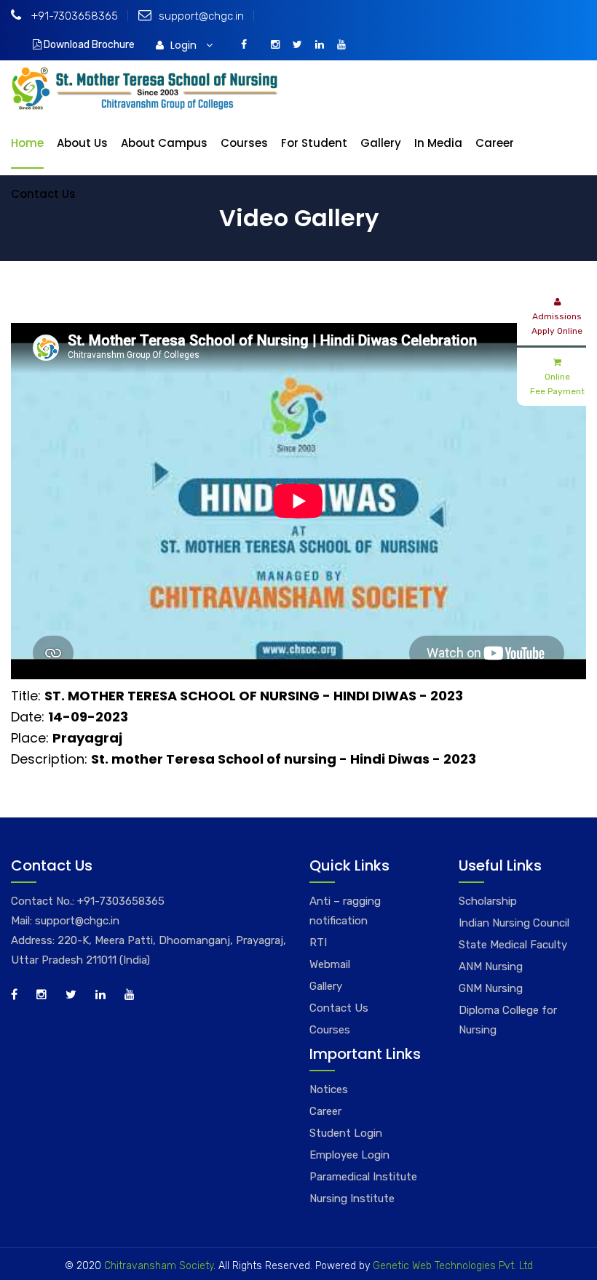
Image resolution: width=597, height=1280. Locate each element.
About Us (82, 143)
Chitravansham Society (158, 1266)
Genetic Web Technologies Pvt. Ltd (451, 1266)
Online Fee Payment (557, 384)
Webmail (329, 964)
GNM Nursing (491, 988)
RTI (318, 942)
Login (184, 45)
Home (27, 143)
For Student (314, 143)
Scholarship (488, 901)
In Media (438, 143)
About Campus (164, 143)
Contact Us (43, 193)
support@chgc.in (201, 16)
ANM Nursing (491, 966)
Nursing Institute (352, 1198)
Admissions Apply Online (556, 323)
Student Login (345, 1133)
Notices (328, 1089)
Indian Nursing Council (514, 922)
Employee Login (349, 1154)
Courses (244, 143)
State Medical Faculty (513, 944)
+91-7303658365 (73, 16)
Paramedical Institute (363, 1176)
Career (494, 143)
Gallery (380, 143)
